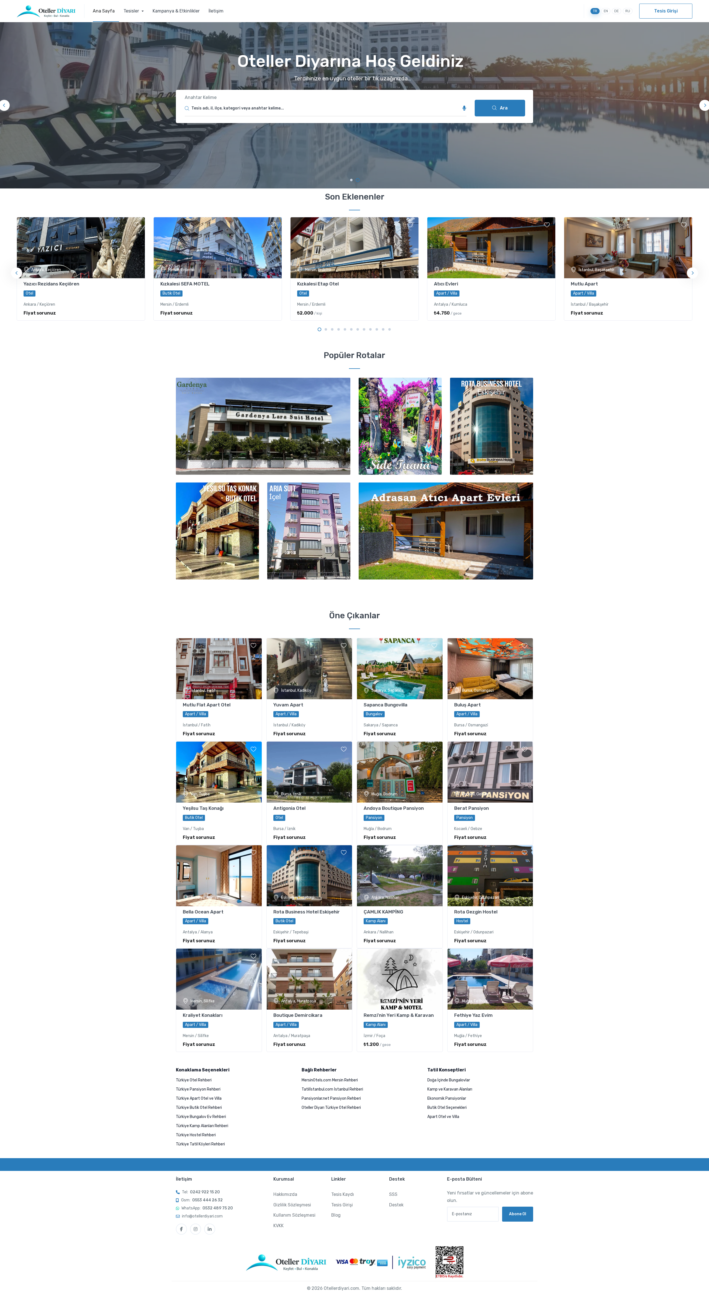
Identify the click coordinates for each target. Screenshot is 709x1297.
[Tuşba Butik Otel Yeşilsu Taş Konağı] (219, 772)
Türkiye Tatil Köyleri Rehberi (200, 1144)
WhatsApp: (207, 1208)
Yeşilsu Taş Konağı (203, 808)
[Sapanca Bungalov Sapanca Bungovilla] (400, 668)
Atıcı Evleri (446, 284)
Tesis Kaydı (342, 1194)
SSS (393, 1194)
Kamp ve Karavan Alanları (449, 1089)
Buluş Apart (467, 705)
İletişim (216, 11)
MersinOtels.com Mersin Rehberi (330, 1080)
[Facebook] (181, 1229)
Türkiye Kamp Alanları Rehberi (202, 1126)
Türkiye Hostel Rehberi (196, 1135)
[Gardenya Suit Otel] (263, 426)
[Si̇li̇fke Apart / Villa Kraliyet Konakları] (219, 979)
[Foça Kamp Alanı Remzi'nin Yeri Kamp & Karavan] (400, 979)
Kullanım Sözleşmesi (294, 1215)
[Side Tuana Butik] (400, 426)
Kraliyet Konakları (202, 1015)
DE (616, 11)
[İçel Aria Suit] (308, 530)
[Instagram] (195, 1229)
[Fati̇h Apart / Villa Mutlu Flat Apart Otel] (219, 668)
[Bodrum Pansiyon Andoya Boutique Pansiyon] (400, 772)
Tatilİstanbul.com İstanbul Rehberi (332, 1089)
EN (606, 11)
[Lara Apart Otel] (446, 530)
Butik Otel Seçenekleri (447, 1107)
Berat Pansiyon (471, 808)
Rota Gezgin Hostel (475, 912)
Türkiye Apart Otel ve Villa (199, 1098)
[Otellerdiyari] (50, 11)
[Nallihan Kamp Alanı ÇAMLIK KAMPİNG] (400, 875)
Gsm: (202, 1200)
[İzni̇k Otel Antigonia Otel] (309, 772)
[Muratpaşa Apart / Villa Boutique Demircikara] (309, 979)
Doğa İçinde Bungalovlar (448, 1080)
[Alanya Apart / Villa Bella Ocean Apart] (219, 875)
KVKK (278, 1225)
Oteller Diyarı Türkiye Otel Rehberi (331, 1107)
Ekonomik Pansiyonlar (446, 1098)
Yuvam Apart (288, 705)
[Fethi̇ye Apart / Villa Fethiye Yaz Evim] (490, 979)
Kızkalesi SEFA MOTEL (185, 284)
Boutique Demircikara (297, 1015)
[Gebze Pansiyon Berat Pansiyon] (490, 772)
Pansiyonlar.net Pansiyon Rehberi (331, 1098)
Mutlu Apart (584, 284)
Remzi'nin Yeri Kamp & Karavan (399, 1015)
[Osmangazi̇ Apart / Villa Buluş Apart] (490, 668)
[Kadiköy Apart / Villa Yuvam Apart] (309, 668)
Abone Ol (517, 1214)
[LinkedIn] (209, 1229)
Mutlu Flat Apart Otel (206, 705)
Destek (396, 1204)
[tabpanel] (354, 105)
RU (627, 11)
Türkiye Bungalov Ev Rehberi (201, 1116)
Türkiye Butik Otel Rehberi (199, 1107)
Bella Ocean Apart (203, 912)
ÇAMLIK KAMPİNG (383, 912)
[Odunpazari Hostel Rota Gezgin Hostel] (490, 875)
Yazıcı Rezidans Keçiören (51, 284)
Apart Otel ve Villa (443, 1116)
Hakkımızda (285, 1194)
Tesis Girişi (666, 11)
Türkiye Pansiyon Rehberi (198, 1089)
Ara (503, 108)
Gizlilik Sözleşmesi (292, 1204)
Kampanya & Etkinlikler (176, 11)
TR (595, 11)
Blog (336, 1215)
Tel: (201, 1192)
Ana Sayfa (104, 11)
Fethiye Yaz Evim (473, 1015)
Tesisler (132, 11)
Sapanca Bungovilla (385, 705)
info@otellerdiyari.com (202, 1216)
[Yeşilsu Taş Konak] (217, 530)
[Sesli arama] (464, 108)
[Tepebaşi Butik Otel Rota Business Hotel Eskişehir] (309, 875)
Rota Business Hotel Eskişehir (306, 912)
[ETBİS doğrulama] (449, 1262)
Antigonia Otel (289, 808)
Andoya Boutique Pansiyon (394, 808)
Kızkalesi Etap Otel (318, 284)
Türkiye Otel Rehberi (194, 1080)
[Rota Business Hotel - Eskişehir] (491, 426)
